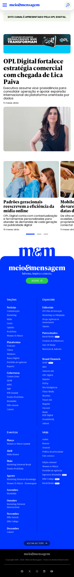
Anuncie (46, 447)
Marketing (12, 315)
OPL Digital (47, 375)
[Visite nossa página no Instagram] (37, 571)
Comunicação (13, 311)
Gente (10, 323)
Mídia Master (13, 454)
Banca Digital (13, 358)
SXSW (9, 380)
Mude (45, 412)
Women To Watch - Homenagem (21, 483)
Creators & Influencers (53, 340)
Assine (45, 439)
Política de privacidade (52, 451)
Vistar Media (48, 391)
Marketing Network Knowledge (21, 479)
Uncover (46, 408)
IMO (44, 366)
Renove (45, 443)
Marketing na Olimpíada (53, 315)
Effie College (12, 521)
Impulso (46, 379)
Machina (46, 395)
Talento (45, 326)
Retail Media (48, 336)
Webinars (11, 354)
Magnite (46, 403)
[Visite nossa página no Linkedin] (44, 571)
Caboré (10, 409)
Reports (10, 366)
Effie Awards (12, 405)
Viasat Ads (47, 399)
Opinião (10, 327)
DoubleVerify (48, 419)
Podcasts (11, 345)
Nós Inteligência (49, 387)
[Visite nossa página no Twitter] (29, 571)
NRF (9, 388)
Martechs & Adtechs (51, 349)
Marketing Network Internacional (16, 506)
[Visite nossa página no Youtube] (51, 571)
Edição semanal (49, 462)
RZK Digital (47, 415)
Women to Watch (50, 466)
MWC (9, 384)
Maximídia (11, 401)
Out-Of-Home (48, 344)
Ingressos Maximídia (51, 474)
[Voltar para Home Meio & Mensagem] (28, 5)
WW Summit (12, 392)
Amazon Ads (48, 371)
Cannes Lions (13, 376)
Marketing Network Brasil (19, 464)
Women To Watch (15, 335)
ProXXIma (11, 331)
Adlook (45, 423)
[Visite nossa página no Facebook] (22, 571)
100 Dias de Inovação (52, 311)
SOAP (44, 362)
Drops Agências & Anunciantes (50, 321)
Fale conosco (48, 455)
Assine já (37, 280)
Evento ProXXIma (15, 397)
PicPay (45, 383)
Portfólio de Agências (17, 362)
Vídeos (10, 349)
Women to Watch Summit (18, 443)
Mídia (9, 319)
